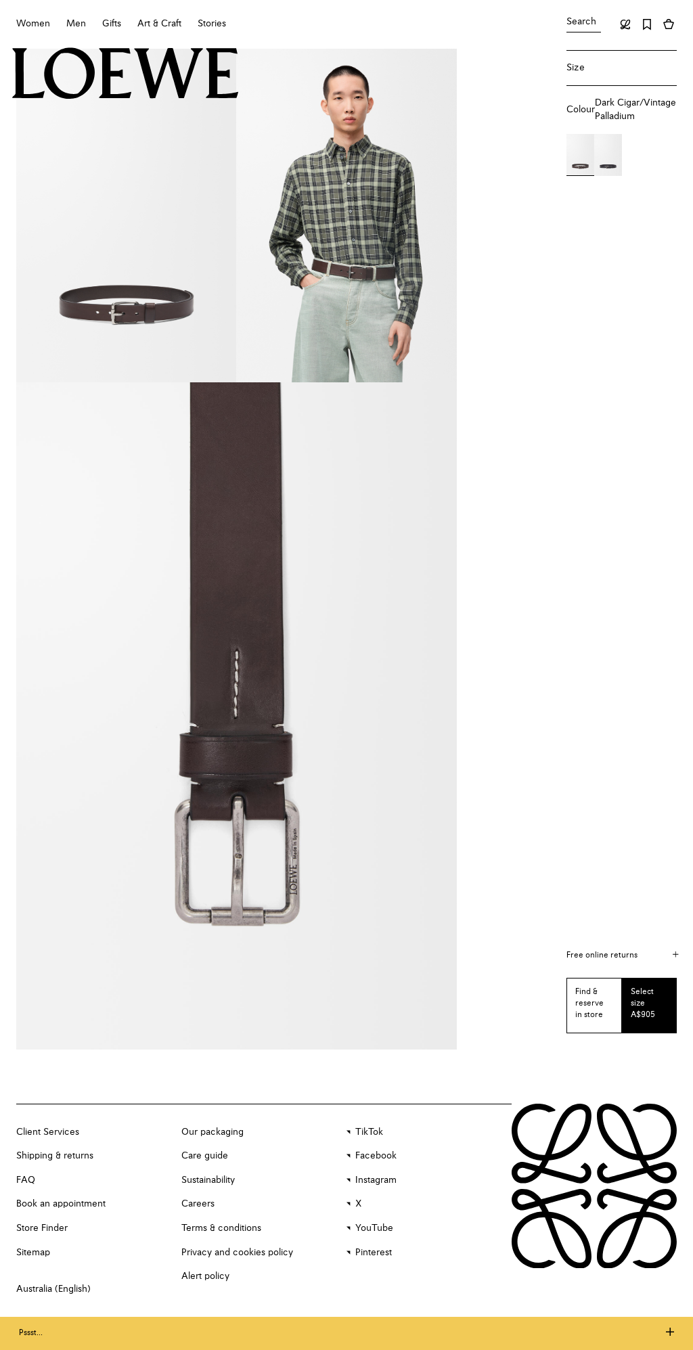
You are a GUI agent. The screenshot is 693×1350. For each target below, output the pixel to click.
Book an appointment (61, 1204)
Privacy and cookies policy (237, 1252)
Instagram (376, 1180)
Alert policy (205, 1276)
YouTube (374, 1228)
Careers (198, 1204)
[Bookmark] (647, 24)
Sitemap (33, 1252)
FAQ (25, 1180)
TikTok (369, 1132)
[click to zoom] (126, 215)
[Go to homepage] (125, 74)
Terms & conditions (221, 1228)
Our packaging (212, 1132)
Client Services (47, 1132)
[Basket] (669, 24)
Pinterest (373, 1252)
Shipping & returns (54, 1156)
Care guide (204, 1156)
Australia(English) (53, 1289)
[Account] (625, 24)
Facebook (376, 1156)
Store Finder (42, 1228)
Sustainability (208, 1180)
